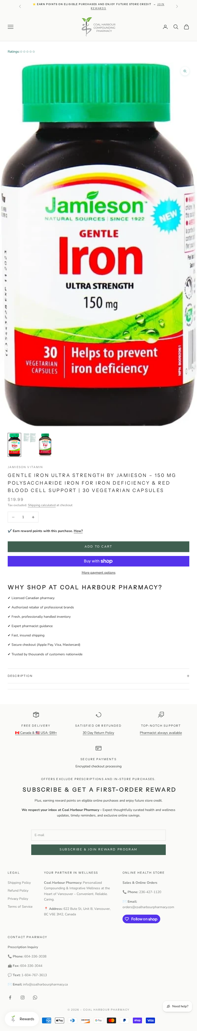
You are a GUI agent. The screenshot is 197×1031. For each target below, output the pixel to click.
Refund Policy (18, 890)
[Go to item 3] (45, 445)
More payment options (99, 572)
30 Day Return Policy (98, 733)
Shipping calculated (42, 505)
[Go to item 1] (14, 445)
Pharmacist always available (161, 733)
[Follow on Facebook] (10, 997)
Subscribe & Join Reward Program (98, 849)
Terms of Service (20, 906)
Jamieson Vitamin (25, 467)
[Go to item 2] (30, 438)
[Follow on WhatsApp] (35, 997)
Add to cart (98, 546)
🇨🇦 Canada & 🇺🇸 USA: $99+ (36, 733)
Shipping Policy (19, 882)
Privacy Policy (18, 898)
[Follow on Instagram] (22, 997)
